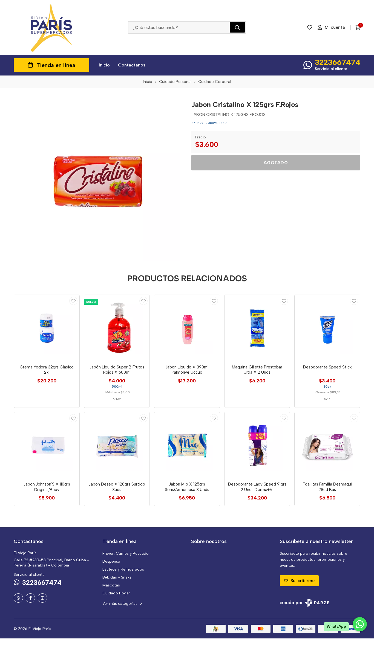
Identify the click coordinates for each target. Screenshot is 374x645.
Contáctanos (131, 65)
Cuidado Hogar (116, 593)
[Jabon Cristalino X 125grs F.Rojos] (98, 179)
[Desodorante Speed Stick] (327, 327)
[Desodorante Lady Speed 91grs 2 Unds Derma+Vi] (257, 445)
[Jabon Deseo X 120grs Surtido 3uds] (116, 445)
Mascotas (111, 585)
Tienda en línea (56, 65)
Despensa (111, 561)
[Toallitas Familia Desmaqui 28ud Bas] (327, 445)
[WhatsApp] (18, 598)
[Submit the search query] (237, 27)
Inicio (104, 65)
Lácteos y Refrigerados (123, 569)
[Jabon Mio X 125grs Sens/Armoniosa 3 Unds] (187, 445)
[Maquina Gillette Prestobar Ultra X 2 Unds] (257, 327)
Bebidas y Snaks (116, 577)
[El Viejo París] (51, 27)
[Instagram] (42, 598)
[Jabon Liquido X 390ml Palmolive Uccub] (187, 327)
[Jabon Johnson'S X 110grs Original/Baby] (46, 445)
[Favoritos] (309, 27)
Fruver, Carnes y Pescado (125, 553)
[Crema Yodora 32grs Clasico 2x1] (46, 327)
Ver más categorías (120, 603)
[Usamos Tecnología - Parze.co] (304, 603)
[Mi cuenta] (73, 301)
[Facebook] (30, 598)
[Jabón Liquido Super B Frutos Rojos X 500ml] (116, 327)
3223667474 (337, 62)
